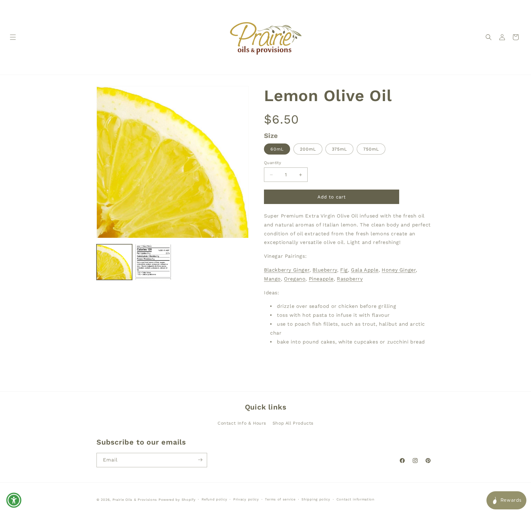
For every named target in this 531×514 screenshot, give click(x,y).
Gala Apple (365, 270)
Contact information (355, 499)
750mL (371, 149)
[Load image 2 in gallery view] (153, 262)
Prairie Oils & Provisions (134, 500)
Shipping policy (315, 499)
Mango (272, 279)
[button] (13, 37)
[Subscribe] (200, 460)
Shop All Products (293, 422)
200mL (308, 149)
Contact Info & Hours (242, 422)
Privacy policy (246, 499)
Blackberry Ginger (286, 270)
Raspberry (350, 279)
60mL (277, 149)
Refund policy (214, 499)
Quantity (272, 162)
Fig (344, 270)
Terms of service (280, 499)
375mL (339, 149)
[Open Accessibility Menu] (14, 500)
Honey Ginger (399, 270)
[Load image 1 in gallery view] (114, 262)
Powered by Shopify (177, 500)
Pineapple (321, 279)
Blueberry (325, 270)
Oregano (294, 279)
